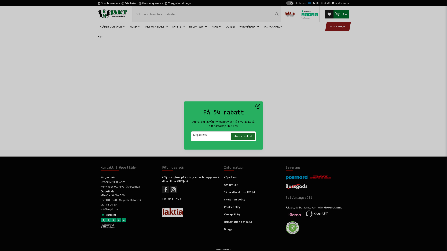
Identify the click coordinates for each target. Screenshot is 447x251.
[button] (258, 106)
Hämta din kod (243, 136)
